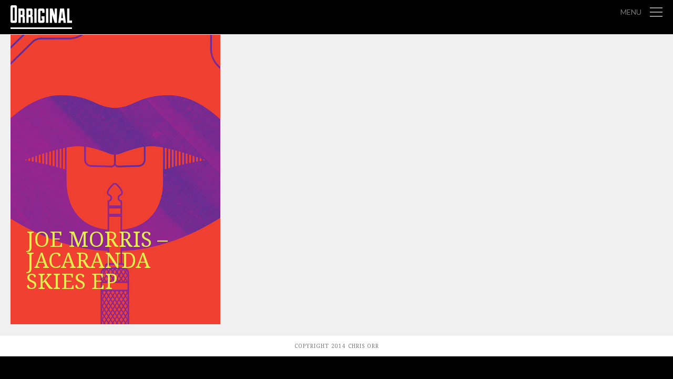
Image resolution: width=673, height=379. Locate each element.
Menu (630, 11)
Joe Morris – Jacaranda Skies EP (97, 260)
